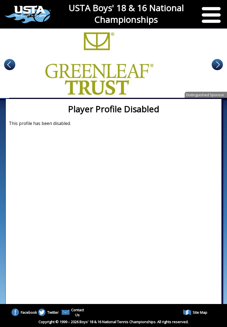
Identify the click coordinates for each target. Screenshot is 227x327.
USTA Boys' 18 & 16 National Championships (126, 13)
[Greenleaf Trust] (113, 63)
